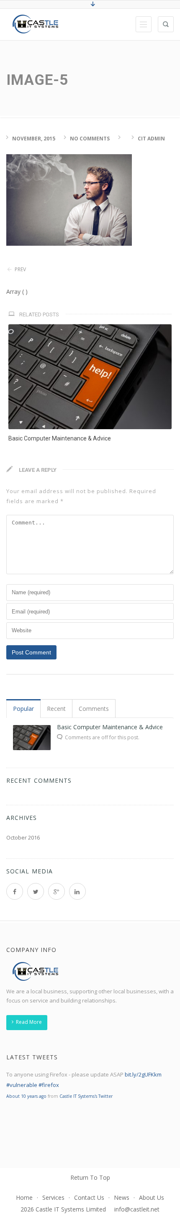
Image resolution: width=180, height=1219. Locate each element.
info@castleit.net (136, 1209)
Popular (23, 709)
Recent (56, 709)
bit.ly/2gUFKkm (143, 1074)
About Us (151, 1197)
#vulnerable (21, 1085)
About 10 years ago (26, 1096)
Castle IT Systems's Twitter (86, 1096)
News (121, 1197)
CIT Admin (151, 138)
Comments (94, 709)
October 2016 (23, 837)
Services (53, 1197)
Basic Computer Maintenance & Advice (59, 438)
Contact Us (89, 1197)
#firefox (49, 1085)
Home (24, 1197)
